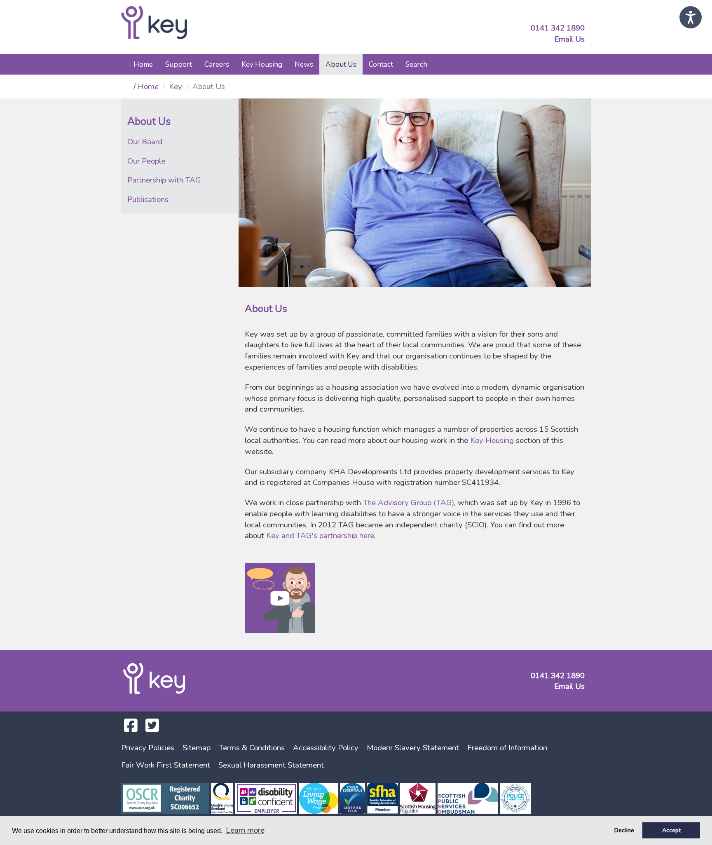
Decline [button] (624, 830)
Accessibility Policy (325, 747)
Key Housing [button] (261, 64)
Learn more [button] (245, 830)
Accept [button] (671, 830)
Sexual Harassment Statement (271, 765)
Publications (148, 199)
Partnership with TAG (164, 180)
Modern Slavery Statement (413, 747)
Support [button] (178, 64)
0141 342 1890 (558, 28)
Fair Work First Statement (165, 765)
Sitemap (197, 747)
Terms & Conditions (252, 747)
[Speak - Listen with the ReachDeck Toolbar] (690, 17)
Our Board (144, 141)
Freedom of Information (507, 747)
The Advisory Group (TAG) (408, 502)
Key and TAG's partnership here (320, 535)
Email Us (569, 39)
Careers (216, 64)
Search (416, 64)
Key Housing (493, 440)
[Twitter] (152, 728)
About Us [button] (341, 64)
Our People (146, 161)
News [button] (304, 64)
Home (143, 64)
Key (175, 86)
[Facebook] (131, 728)
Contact (381, 64)
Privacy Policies (147, 747)
